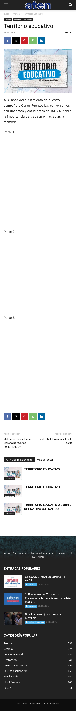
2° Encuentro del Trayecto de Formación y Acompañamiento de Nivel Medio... (48, 598)
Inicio (6, 13)
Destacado (9, 478)
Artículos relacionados (19, 459)
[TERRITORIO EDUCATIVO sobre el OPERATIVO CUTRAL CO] (13, 509)
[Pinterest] (24, 40)
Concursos (21, 703)
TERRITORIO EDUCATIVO (42, 469)
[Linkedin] (41, 40)
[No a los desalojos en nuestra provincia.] (13, 618)
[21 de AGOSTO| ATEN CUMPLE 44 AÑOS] (13, 581)
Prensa (16, 13)
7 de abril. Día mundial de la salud (56, 441)
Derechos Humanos (35, 622)
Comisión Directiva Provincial (45, 703)
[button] (6, 5)
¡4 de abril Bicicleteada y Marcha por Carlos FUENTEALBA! (18, 442)
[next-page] (12, 522)
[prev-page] (6, 522)
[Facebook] (7, 40)
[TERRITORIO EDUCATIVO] (13, 473)
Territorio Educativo (33, 13)
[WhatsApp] (33, 40)
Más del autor (45, 459)
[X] (16, 40)
